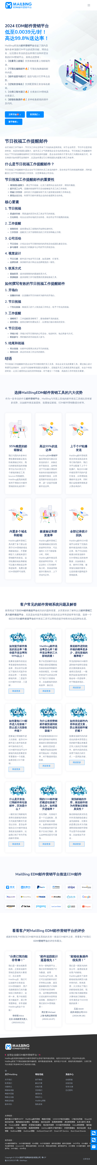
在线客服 (69, 1079)
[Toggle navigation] (89, 5)
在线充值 (69, 1083)
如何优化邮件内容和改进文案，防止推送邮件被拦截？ (79, 725)
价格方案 (38, 1087)
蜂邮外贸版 (9, 1093)
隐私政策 (38, 1104)
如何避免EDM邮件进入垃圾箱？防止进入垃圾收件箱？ (18, 725)
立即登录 (86, 1159)
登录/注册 (69, 1087)
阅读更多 (16, 691)
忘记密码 (69, 1090)
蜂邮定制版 (9, 1101)
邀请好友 (38, 1093)
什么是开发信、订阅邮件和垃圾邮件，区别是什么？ (18, 804)
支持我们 (38, 1090)
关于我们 (8, 1079)
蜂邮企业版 (9, 1097)
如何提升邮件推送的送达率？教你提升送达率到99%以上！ (18, 651)
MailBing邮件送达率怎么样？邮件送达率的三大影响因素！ (48, 651)
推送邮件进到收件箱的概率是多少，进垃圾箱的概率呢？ (79, 651)
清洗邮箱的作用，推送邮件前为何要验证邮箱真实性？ (79, 804)
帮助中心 (38, 1097)
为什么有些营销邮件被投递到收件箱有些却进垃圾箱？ (48, 725)
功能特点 (8, 1087)
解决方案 (38, 1083)
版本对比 (8, 1104)
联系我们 (8, 1083)
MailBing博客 (40, 1101)
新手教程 (38, 1079)
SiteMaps (23, 1160)
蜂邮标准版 (9, 1090)
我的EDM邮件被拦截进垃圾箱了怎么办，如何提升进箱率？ (48, 804)
